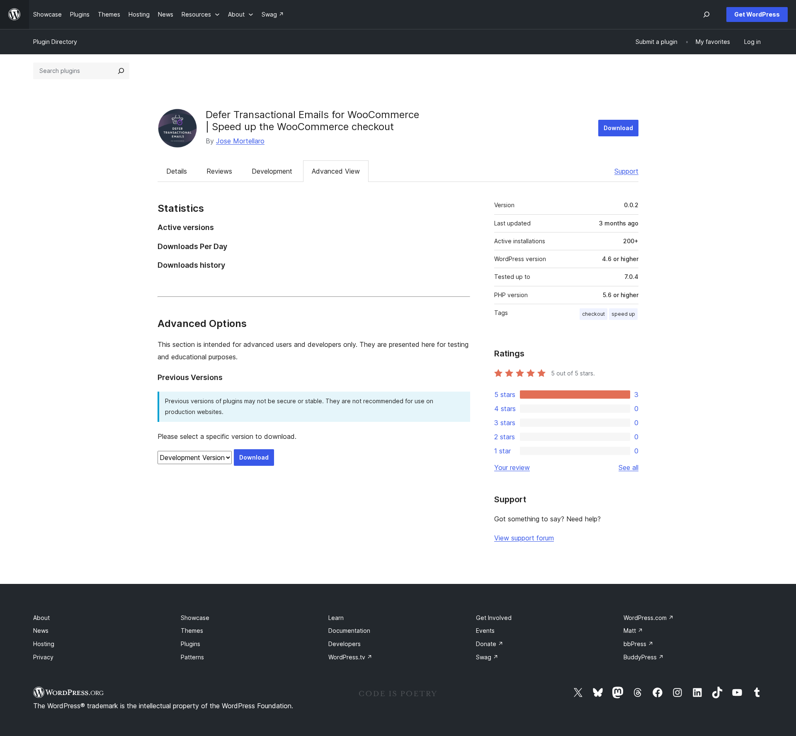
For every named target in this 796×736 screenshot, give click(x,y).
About (41, 617)
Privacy (43, 657)
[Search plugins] (121, 71)
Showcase (195, 617)
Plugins (190, 643)
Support (626, 171)
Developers (344, 643)
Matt (633, 630)
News (41, 630)
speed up (623, 314)
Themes (192, 630)
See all (628, 467)
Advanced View (336, 171)
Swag (487, 657)
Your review (512, 467)
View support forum (524, 538)
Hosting (43, 643)
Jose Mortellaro (240, 141)
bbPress (638, 643)
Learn (336, 617)
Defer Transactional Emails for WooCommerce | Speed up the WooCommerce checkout (312, 121)
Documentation (349, 630)
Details (176, 171)
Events (485, 630)
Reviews (219, 171)
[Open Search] (706, 14)
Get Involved (494, 617)
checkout (593, 314)
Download (618, 127)
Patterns (192, 657)
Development (272, 171)
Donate (489, 643)
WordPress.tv (350, 657)
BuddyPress (644, 657)
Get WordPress (757, 14)
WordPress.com (649, 617)
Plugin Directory (55, 41)
